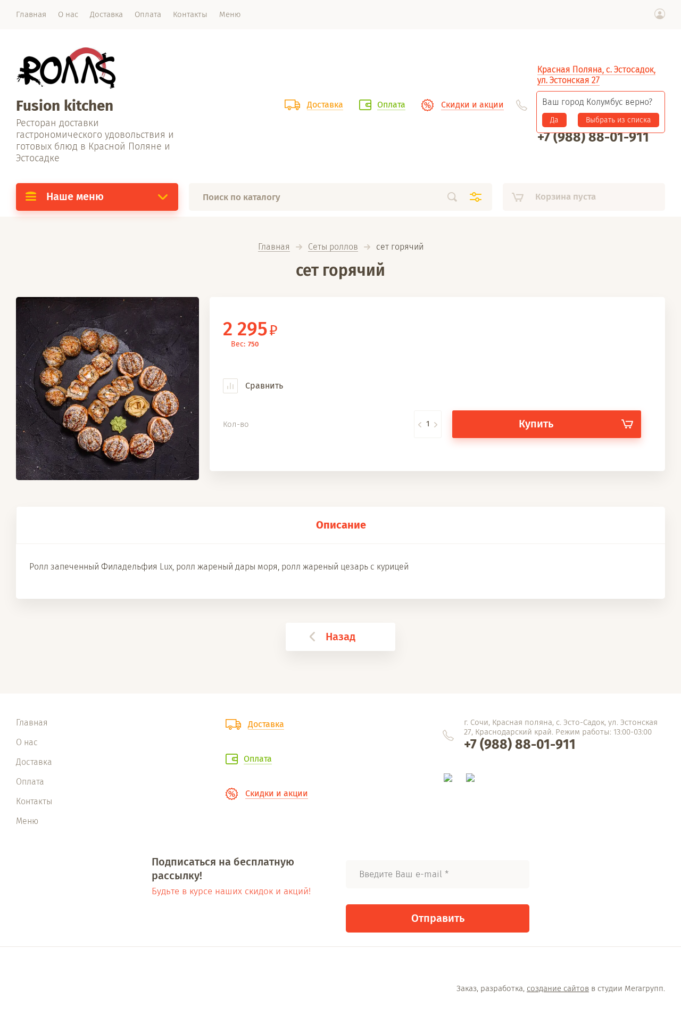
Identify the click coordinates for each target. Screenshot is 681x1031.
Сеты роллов (333, 247)
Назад (340, 636)
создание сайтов (558, 988)
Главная (274, 247)
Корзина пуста (565, 196)
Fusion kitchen (64, 105)
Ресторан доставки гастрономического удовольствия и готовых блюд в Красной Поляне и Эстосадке (95, 140)
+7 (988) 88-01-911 (593, 137)
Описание (341, 524)
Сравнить (263, 386)
